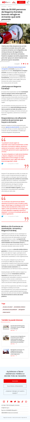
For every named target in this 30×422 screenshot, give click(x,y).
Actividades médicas (19, 307)
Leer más (13, 330)
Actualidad (3, 6)
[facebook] (8, 402)
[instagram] (4, 402)
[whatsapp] (26, 402)
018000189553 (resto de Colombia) (9, 412)
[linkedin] (19, 402)
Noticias (10, 6)
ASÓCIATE (21, 2)
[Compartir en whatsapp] (25, 63)
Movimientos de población (10, 309)
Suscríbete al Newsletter (15, 386)
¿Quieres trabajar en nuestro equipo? (15, 392)
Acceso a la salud (7, 307)
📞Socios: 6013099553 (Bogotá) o (9, 410)
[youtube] (11, 402)
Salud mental (6, 312)
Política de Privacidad (16, 417)
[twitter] (15, 402)
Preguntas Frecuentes (7, 417)
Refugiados (22, 309)
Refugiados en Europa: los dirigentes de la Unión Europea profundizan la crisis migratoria (17, 352)
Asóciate (15, 381)
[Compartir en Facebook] (21, 63)
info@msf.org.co (5, 407)
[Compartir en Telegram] (27, 63)
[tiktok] (22, 402)
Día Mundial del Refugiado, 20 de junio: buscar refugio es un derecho (18, 327)
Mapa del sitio (24, 417)
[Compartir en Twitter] (23, 63)
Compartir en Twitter (13, 163)
